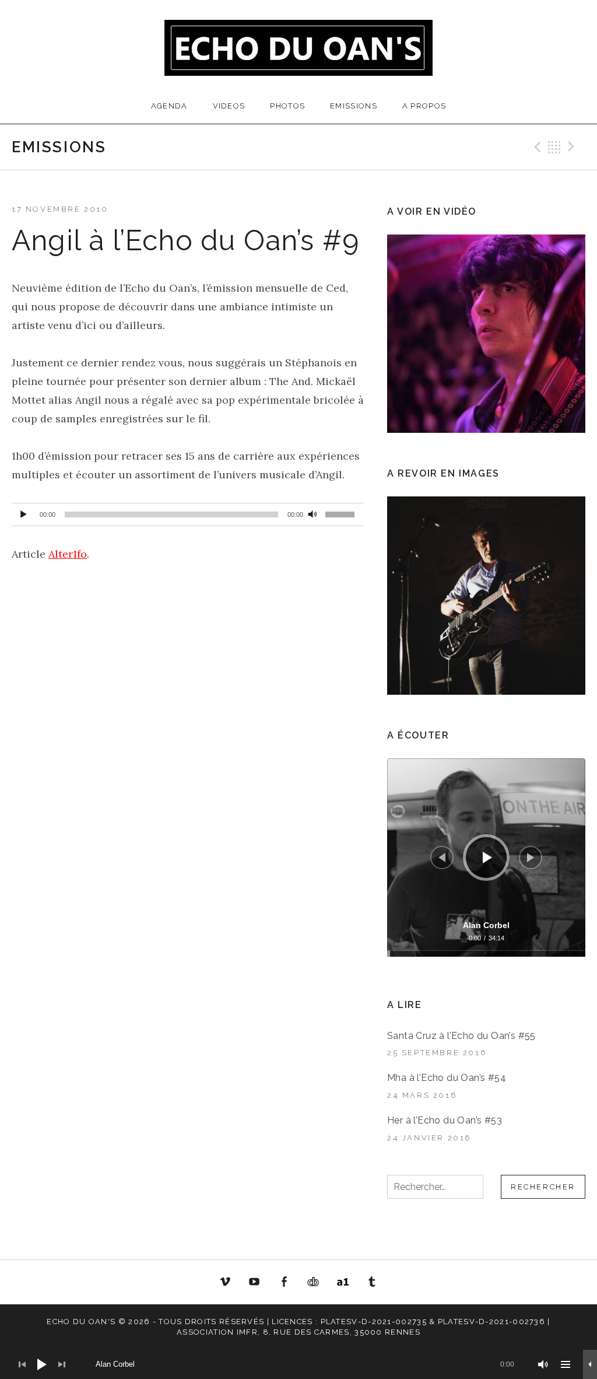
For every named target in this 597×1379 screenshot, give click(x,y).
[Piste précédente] (441, 857)
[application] (188, 514)
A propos (424, 106)
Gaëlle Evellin (372, 1284)
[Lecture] (23, 511)
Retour (554, 147)
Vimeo (225, 1282)
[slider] (341, 516)
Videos (229, 106)
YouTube (254, 1282)
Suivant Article (573, 147)
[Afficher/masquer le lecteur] (590, 1364)
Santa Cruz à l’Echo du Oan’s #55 (461, 1035)
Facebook (283, 1282)
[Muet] (312, 511)
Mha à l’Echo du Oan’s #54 (446, 1077)
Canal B (317, 1284)
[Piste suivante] (530, 857)
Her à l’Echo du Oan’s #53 (444, 1120)
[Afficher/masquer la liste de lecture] (565, 1364)
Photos (287, 106)
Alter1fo (67, 554)
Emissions (353, 106)
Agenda (169, 106)
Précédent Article (535, 147)
